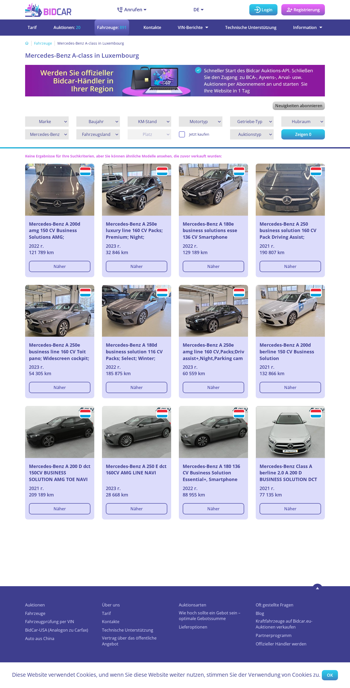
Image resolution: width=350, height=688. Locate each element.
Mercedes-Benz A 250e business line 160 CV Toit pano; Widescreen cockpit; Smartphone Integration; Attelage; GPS (59, 351)
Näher (60, 266)
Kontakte (152, 27)
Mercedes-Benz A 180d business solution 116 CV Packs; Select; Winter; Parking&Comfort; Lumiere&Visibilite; (134, 351)
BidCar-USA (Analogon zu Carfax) (56, 630)
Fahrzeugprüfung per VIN (49, 621)
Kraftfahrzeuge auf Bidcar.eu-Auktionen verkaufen (284, 624)
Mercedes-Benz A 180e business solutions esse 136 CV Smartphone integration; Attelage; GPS (213, 230)
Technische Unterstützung (250, 27)
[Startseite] (27, 43)
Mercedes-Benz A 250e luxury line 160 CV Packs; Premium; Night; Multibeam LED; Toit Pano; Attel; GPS (136, 230)
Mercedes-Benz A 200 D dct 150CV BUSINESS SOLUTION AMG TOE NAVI (59, 472)
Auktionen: (67, 27)
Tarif (32, 27)
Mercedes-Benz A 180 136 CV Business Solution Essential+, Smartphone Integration (211, 473)
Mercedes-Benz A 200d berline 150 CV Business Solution (287, 351)
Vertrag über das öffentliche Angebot (129, 641)
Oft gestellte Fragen (274, 605)
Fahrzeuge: (112, 27)
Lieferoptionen (193, 627)
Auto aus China (39, 638)
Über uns (111, 605)
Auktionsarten (192, 605)
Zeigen (303, 134)
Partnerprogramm (274, 635)
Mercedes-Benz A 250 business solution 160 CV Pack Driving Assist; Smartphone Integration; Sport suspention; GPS (288, 230)
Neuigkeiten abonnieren (298, 105)
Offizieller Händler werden (281, 644)
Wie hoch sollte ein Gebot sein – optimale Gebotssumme (209, 616)
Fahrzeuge (43, 43)
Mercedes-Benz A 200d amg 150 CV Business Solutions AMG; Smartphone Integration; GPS (58, 230)
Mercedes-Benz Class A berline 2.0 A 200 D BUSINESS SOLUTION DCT (288, 472)
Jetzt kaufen (199, 134)
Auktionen (35, 605)
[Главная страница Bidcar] (48, 10)
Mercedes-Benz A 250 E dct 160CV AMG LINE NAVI (136, 469)
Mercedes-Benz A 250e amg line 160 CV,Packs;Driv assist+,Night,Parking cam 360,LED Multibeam (213, 351)
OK (330, 675)
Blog (260, 613)
